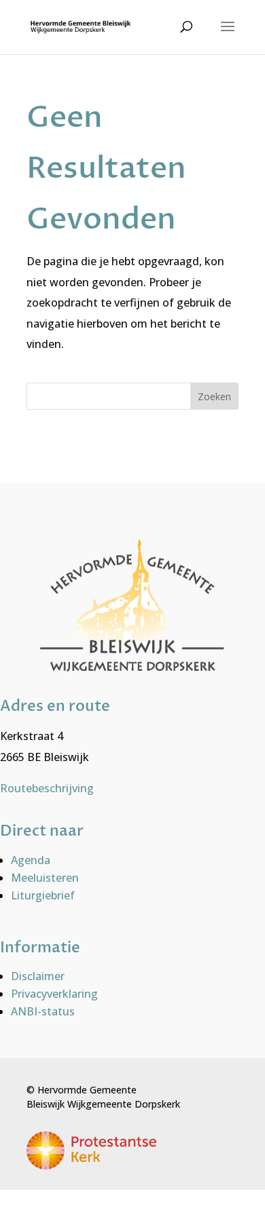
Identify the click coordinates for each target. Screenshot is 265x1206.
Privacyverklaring (54, 993)
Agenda (30, 860)
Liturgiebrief (43, 895)
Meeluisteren (45, 877)
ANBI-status (43, 1011)
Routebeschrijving (47, 788)
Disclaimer (38, 976)
